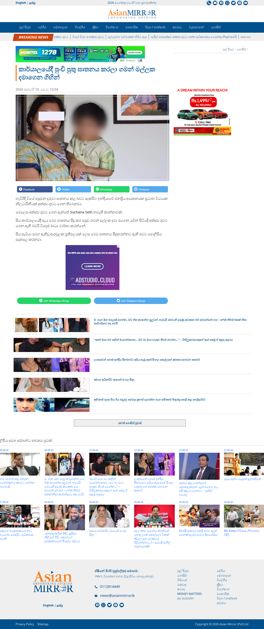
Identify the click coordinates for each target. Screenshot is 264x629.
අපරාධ (177, 27)
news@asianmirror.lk (117, 595)
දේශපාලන (60, 27)
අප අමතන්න (185, 598)
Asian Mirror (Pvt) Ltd (233, 624)
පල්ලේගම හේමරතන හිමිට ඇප (116, 37)
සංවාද (181, 589)
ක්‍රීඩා (95, 27)
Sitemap (42, 624)
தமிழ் (32, 3)
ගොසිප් (216, 27)
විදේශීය (80, 27)
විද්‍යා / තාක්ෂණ (155, 27)
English (21, 3)
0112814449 (110, 586)
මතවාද (181, 584)
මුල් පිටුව (25, 27)
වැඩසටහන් (196, 27)
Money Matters (189, 594)
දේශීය (42, 27)
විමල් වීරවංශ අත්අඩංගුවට (77, 37)
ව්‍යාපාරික (132, 27)
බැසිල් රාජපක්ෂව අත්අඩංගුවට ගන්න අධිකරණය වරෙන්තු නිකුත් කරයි (183, 37)
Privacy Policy (25, 624)
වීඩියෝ (182, 580)
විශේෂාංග (112, 27)
